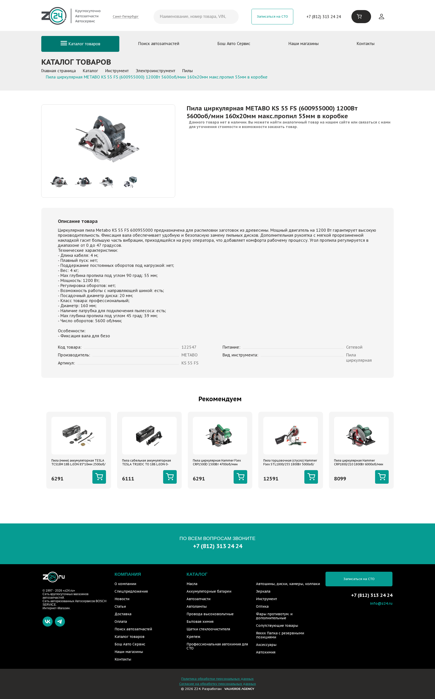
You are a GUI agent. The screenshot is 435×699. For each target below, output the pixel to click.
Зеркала (263, 591)
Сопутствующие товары (277, 625)
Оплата (121, 621)
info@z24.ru (381, 603)
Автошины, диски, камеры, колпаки (288, 584)
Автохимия (265, 652)
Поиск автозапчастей (158, 43)
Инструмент (266, 599)
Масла (192, 584)
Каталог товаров (83, 43)
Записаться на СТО (272, 16)
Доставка (123, 614)
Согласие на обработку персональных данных (217, 684)
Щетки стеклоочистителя (208, 629)
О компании (125, 584)
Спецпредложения (131, 591)
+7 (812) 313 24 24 (323, 16)
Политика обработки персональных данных (217, 679)
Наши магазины (303, 43)
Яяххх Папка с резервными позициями (280, 635)
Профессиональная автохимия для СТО (217, 646)
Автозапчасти (198, 599)
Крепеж (193, 636)
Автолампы (197, 606)
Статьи (120, 606)
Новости (122, 599)
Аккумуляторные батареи (209, 591)
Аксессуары (266, 644)
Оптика (262, 606)
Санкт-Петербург (125, 16)
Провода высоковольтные (210, 614)
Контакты (366, 43)
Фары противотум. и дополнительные (274, 616)
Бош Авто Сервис (234, 43)
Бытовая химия (200, 621)
